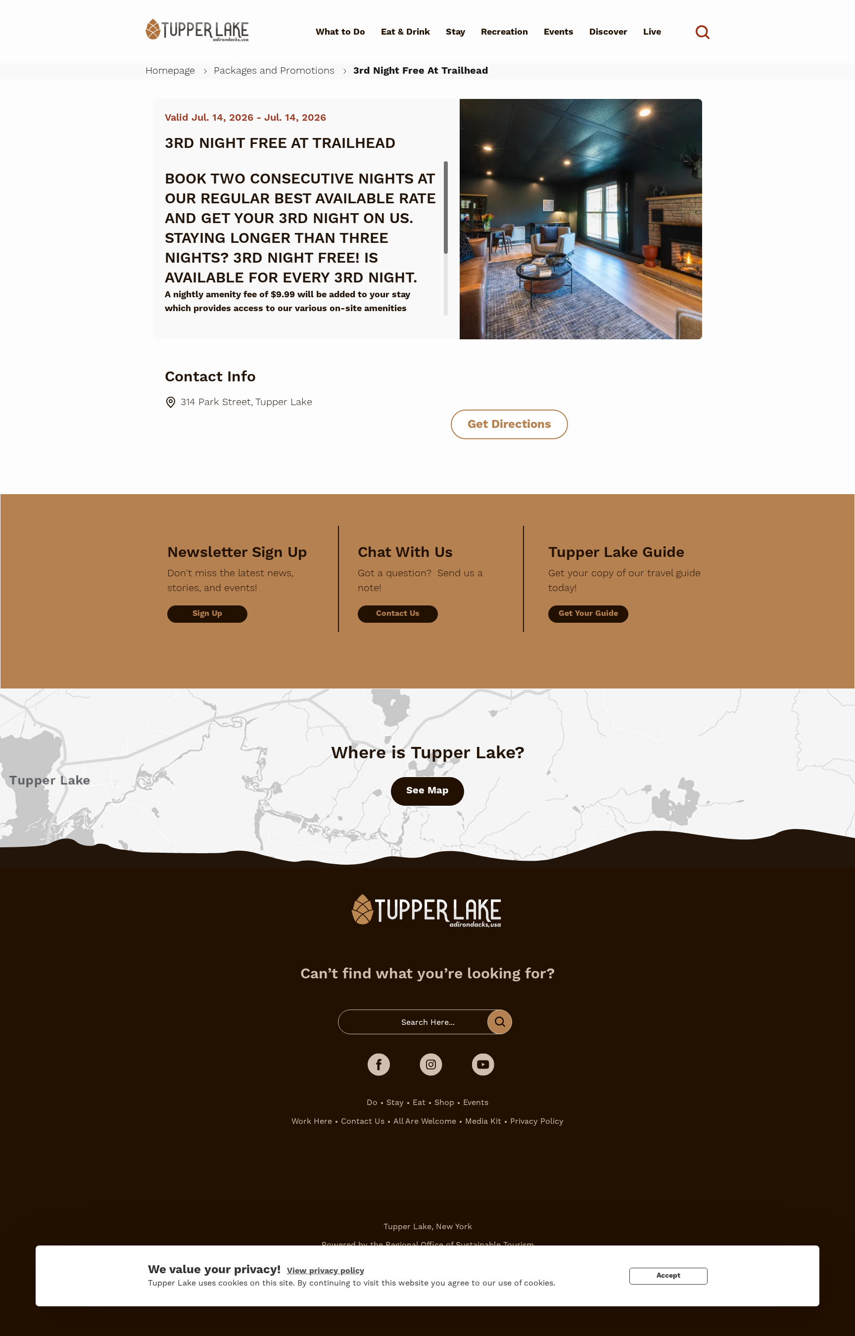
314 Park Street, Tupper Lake (246, 402)
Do (372, 1102)
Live (652, 32)
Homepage (170, 70)
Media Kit (483, 1121)
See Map (427, 790)
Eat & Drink (405, 32)
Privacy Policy (537, 1121)
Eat (419, 1102)
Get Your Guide (588, 613)
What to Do (340, 32)
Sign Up (207, 613)
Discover (608, 32)
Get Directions (509, 424)
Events (558, 32)
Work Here (311, 1121)
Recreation (504, 32)
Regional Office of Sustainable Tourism (459, 1244)
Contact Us (398, 613)
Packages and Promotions (274, 70)
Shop (444, 1102)
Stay (455, 32)
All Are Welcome (424, 1121)
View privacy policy (325, 1271)
